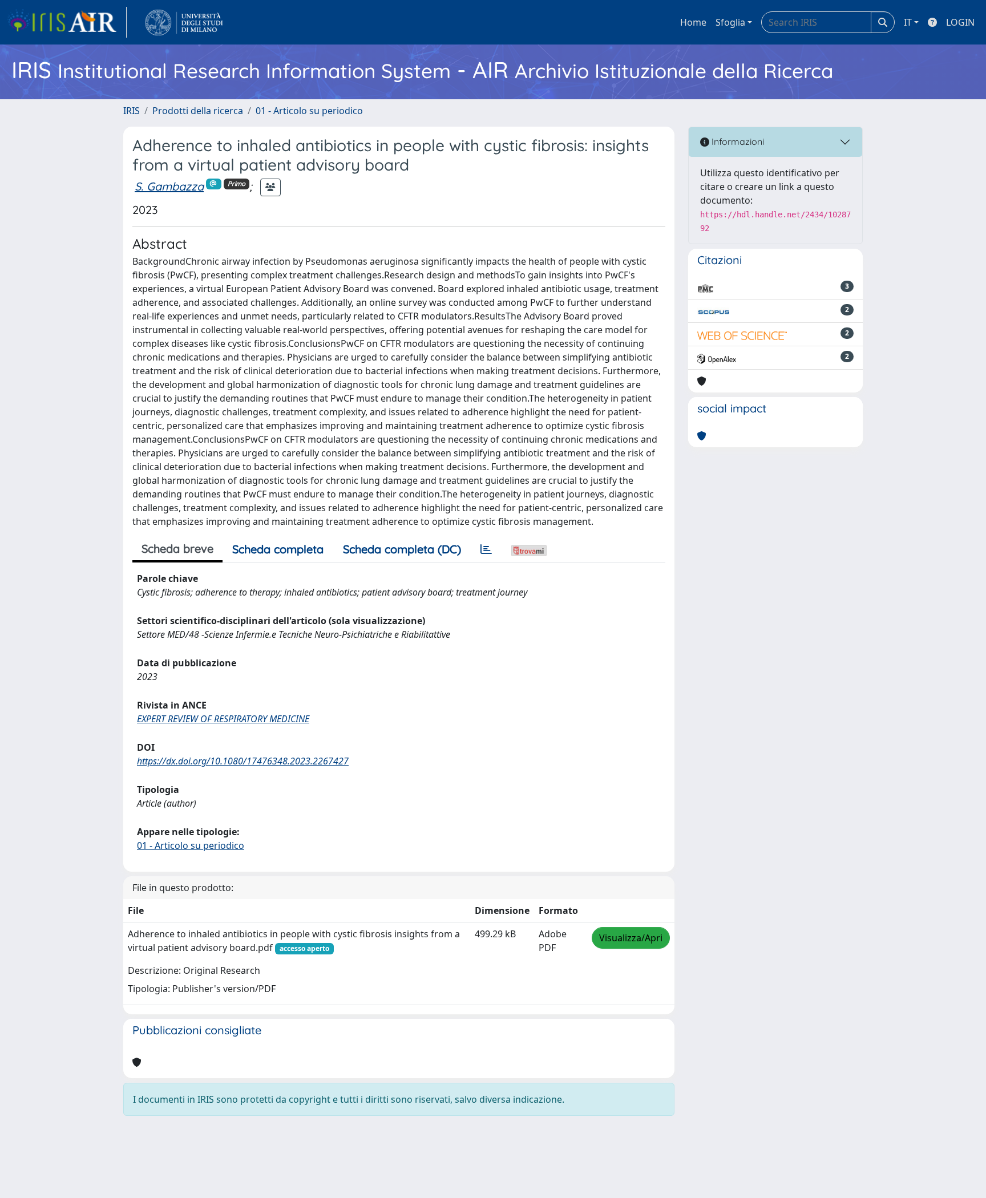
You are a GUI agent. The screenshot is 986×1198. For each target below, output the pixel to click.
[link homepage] (67, 22)
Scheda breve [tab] (177, 548)
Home (693, 22)
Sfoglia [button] (730, 22)
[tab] (486, 549)
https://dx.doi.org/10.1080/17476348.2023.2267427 (243, 761)
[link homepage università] (184, 22)
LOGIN (960, 22)
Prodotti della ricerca (197, 110)
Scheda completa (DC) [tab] (402, 549)
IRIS (131, 110)
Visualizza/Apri (630, 938)
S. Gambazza (169, 186)
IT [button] (908, 22)
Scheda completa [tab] (278, 549)
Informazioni (736, 141)
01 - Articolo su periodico (309, 110)
